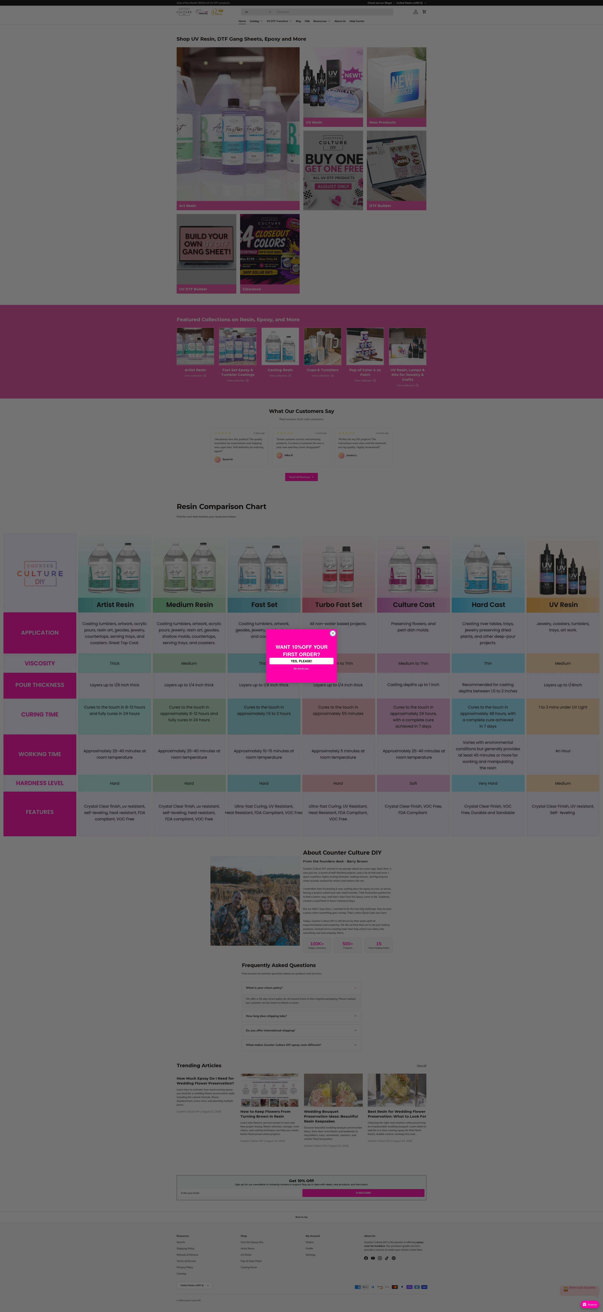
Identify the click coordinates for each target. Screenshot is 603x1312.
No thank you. (301, 668)
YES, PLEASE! (301, 661)
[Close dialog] (333, 633)
